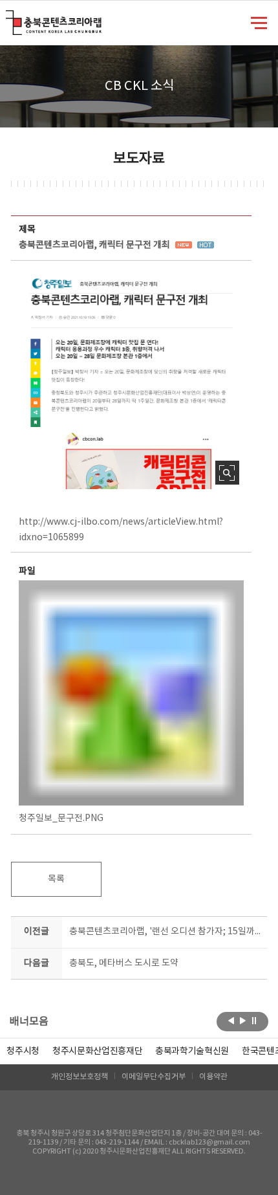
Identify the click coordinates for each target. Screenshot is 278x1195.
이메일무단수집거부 (154, 1077)
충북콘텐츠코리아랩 (9, 17)
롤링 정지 (254, 1020)
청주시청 (22, 1051)
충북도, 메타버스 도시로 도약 (123, 963)
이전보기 (231, 1020)
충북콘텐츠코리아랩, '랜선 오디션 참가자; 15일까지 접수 (165, 931)
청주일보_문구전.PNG (61, 818)
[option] (23, 1051)
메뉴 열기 (259, 22)
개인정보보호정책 (79, 1077)
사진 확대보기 (227, 473)
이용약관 (213, 1077)
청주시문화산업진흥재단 (97, 1051)
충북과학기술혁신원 (192, 1051)
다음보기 (243, 1020)
